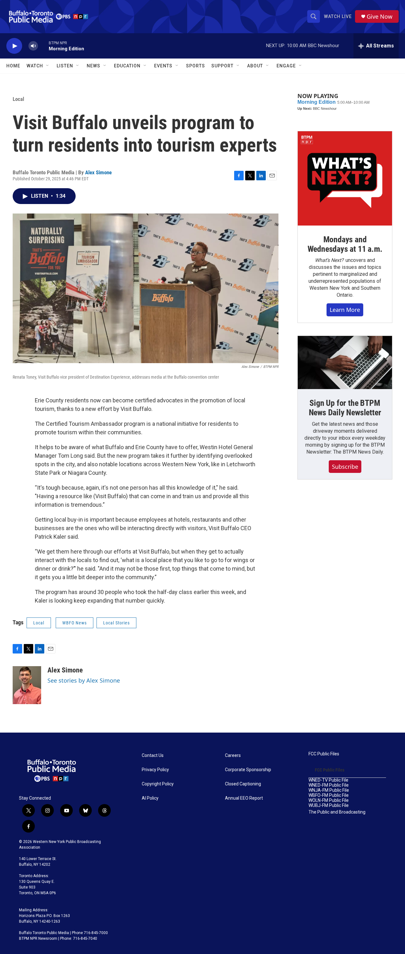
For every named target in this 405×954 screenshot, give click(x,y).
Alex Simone (98, 172)
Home (13, 65)
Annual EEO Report (244, 798)
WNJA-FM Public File (328, 790)
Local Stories (116, 622)
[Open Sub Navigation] (47, 65)
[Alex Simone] (27, 685)
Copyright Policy (158, 784)
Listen (65, 65)
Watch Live (338, 16)
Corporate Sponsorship (248, 769)
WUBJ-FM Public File (328, 805)
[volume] (33, 46)
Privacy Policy (155, 769)
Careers (233, 755)
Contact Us (153, 755)
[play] (14, 46)
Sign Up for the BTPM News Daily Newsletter (345, 407)
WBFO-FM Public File (328, 795)
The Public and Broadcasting (336, 812)
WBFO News (74, 622)
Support (222, 65)
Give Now (379, 16)
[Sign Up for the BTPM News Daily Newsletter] (345, 362)
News (93, 65)
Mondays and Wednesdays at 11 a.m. (345, 244)
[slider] (43, 45)
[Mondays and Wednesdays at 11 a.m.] (345, 178)
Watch (35, 65)
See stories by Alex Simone (83, 680)
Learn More (345, 309)
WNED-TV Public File (328, 780)
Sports (195, 65)
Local (18, 99)
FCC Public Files (323, 754)
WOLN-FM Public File (328, 800)
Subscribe (345, 466)
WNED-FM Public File (328, 785)
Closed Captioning (243, 784)
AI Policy (150, 798)
